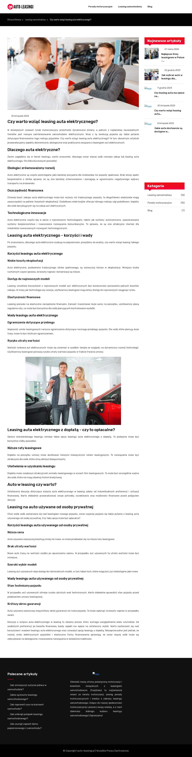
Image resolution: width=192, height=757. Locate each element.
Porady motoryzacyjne (100, 6)
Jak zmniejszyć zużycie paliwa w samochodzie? (27, 687)
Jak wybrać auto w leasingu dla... (171, 77)
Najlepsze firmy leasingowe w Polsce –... (172, 57)
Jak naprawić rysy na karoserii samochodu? (25, 706)
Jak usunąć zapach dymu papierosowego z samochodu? (24, 725)
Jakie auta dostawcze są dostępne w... (168, 130)
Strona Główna (14, 20)
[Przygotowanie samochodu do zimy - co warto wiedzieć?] (164, 222)
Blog (150, 6)
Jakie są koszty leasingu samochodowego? (22, 696)
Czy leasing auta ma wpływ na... (169, 95)
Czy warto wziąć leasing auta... (167, 112)
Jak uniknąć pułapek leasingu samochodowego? (25, 716)
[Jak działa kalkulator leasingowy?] (163, 141)
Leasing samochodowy (130, 6)
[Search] (181, 6)
